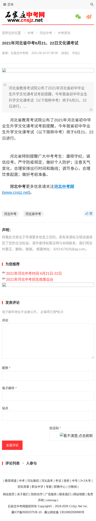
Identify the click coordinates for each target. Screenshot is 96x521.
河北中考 (46, 33)
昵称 (6, 368)
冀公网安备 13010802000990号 (64, 512)
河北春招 (33, 480)
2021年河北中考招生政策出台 (29, 279)
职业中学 (37, 486)
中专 (75, 480)
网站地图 (79, 494)
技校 (66, 480)
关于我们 (23, 494)
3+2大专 (85, 480)
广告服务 (51, 494)
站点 (5, 408)
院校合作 (37, 494)
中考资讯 (64, 33)
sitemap (51, 500)
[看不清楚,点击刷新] (76, 436)
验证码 (55, 428)
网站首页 (9, 494)
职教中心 (60, 486)
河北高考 (47, 480)
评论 (5, 320)
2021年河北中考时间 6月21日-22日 (34, 273)
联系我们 (65, 494)
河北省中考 (33, 214)
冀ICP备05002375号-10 (26, 512)
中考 (30, 33)
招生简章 (23, 486)
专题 (49, 486)
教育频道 (11, 480)
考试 (58, 480)
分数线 (72, 486)
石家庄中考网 (19, 53)
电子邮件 (9, 388)
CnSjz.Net (75, 506)
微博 (89, 16)
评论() (76, 53)
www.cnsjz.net (16, 192)
